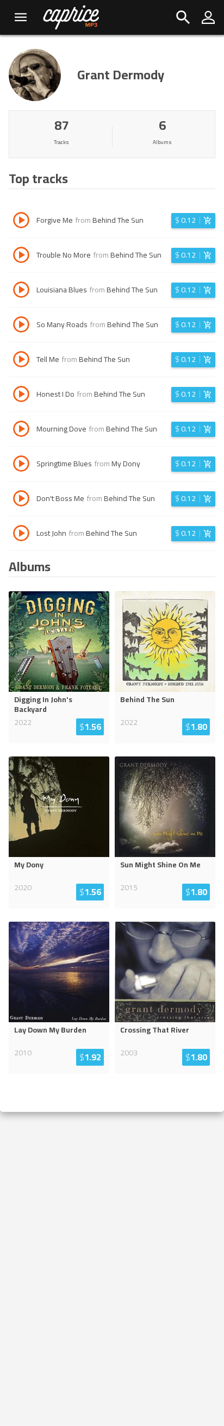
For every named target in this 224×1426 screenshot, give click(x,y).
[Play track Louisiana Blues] (21, 291)
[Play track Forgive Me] (21, 222)
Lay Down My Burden (50, 1030)
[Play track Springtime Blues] (21, 465)
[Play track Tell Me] (21, 361)
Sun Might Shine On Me (160, 865)
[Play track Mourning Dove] (21, 430)
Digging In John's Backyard (43, 704)
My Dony (125, 463)
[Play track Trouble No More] (21, 256)
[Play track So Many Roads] (21, 326)
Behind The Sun (118, 220)
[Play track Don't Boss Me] (21, 500)
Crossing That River (154, 1030)
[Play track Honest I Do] (21, 395)
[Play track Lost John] (21, 535)
